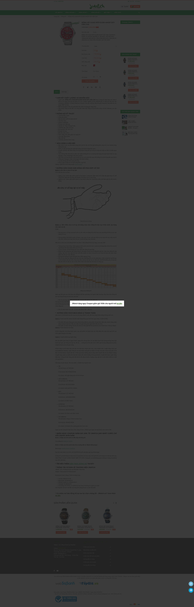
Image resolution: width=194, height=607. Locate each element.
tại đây (119, 303)
